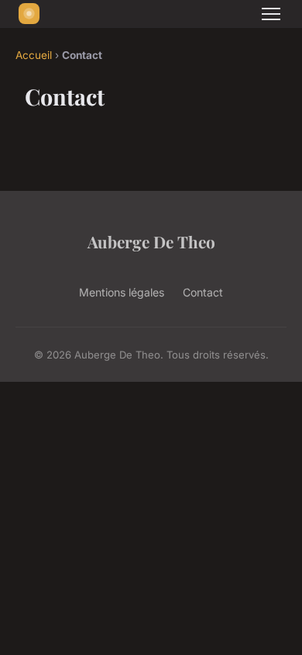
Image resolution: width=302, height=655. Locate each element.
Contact (203, 292)
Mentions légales (121, 292)
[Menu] (271, 14)
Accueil (33, 55)
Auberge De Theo (151, 241)
